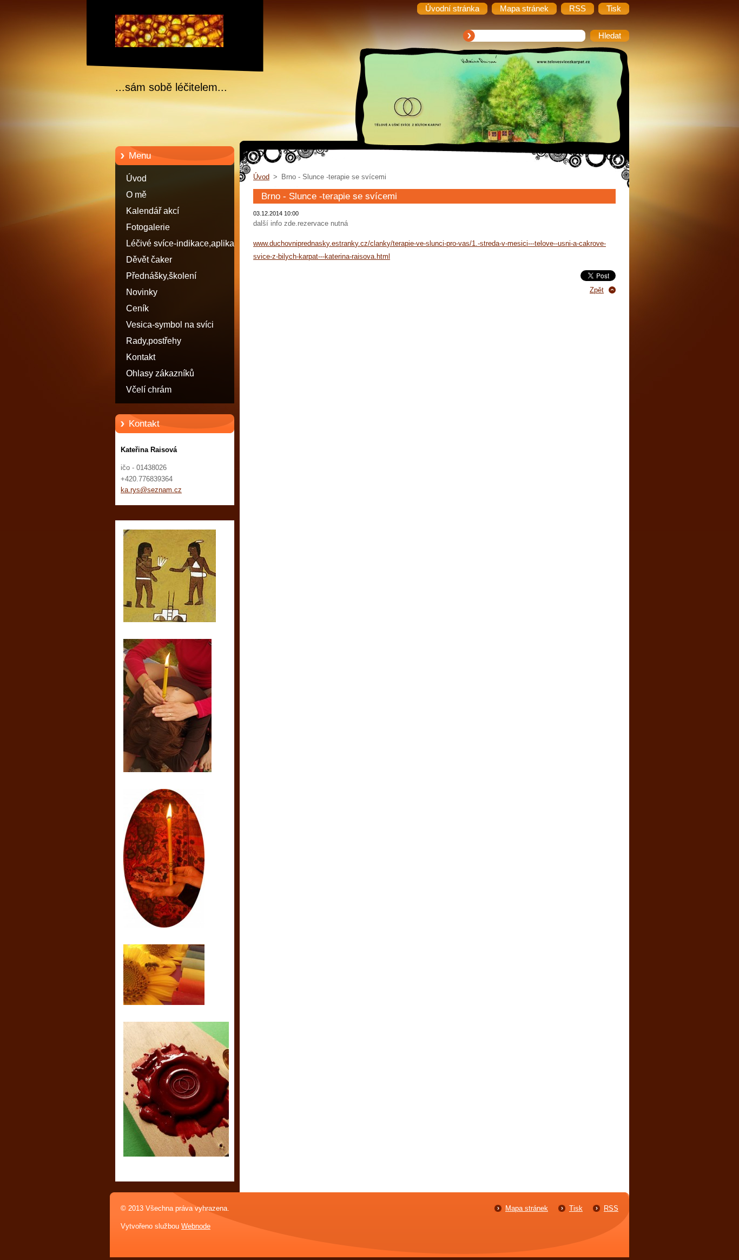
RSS (611, 1208)
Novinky (141, 292)
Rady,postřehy (153, 340)
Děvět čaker (149, 259)
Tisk (576, 1208)
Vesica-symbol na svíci (170, 324)
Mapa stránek (526, 1208)
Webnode (195, 1226)
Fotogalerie (148, 227)
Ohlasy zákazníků (160, 373)
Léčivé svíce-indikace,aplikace (184, 243)
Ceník (137, 308)
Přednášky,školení (161, 275)
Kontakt (140, 357)
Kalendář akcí (152, 211)
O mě (136, 194)
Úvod (136, 178)
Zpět (597, 290)
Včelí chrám (148, 389)
